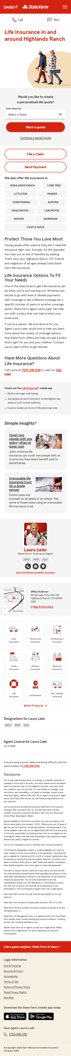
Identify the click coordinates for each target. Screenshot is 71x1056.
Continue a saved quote (35, 137)
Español (9, 6)
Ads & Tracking (12, 966)
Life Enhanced (30, 388)
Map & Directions (43, 607)
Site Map (9, 997)
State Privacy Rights (15, 992)
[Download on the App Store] (15, 1016)
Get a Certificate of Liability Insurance (35, 572)
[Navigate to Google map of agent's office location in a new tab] (43, 566)
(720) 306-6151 (31, 370)
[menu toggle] (64, 6)
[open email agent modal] (36, 566)
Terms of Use (11, 981)
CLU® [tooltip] (45, 559)
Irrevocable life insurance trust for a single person (20, 484)
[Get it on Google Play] (41, 1016)
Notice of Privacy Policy (17, 987)
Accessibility (11, 976)
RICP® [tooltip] (36, 559)
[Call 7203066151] (28, 566)
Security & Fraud (13, 971)
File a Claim (35, 154)
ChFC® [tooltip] (27, 559)
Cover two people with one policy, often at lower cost (20, 440)
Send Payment (35, 167)
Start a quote (35, 127)
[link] (36, 6)
